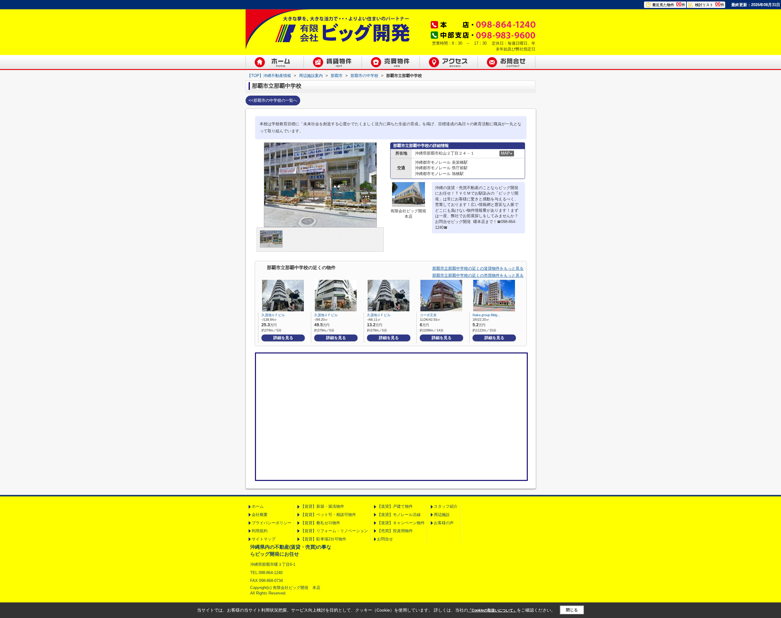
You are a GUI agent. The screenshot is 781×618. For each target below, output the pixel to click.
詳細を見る (283, 337)
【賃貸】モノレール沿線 (399, 514)
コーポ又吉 (428, 315)
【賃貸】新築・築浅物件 (322, 506)
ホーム (258, 506)
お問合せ (385, 539)
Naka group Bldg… (487, 315)
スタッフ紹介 (446, 506)
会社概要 (260, 514)
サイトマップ (263, 539)
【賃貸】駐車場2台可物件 (323, 539)
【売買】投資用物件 (395, 530)
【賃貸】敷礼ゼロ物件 (320, 523)
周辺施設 (442, 514)
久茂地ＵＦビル (273, 315)
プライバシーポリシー (271, 523)
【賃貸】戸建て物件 (395, 506)
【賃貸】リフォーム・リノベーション (334, 530)
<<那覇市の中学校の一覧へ (273, 100)
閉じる (572, 610)
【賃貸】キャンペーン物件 (401, 523)
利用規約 (260, 530)
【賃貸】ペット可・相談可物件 (328, 514)
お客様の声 (444, 523)
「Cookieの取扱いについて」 (492, 610)
